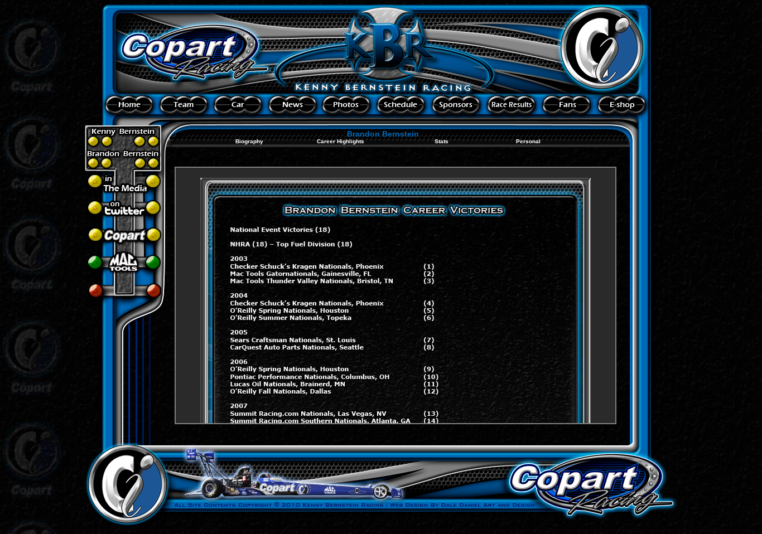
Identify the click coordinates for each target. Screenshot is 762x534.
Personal (528, 141)
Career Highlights (340, 141)
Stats (441, 141)
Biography (249, 141)
